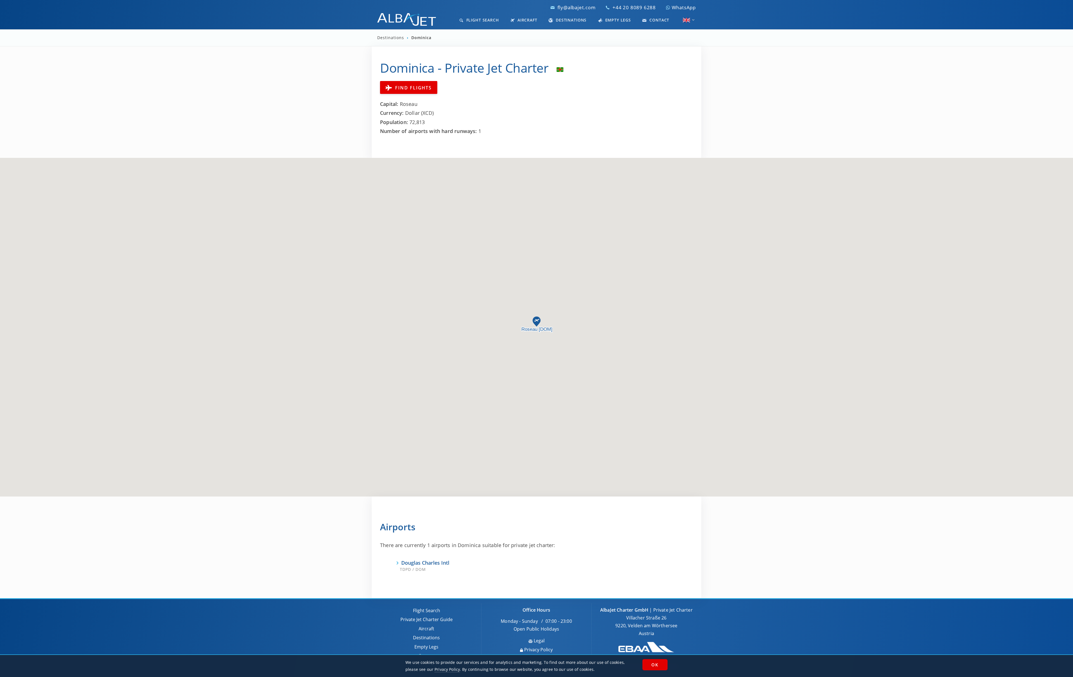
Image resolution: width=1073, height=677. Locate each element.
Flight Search (482, 20)
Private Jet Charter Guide (426, 619)
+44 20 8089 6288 (634, 7)
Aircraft (526, 20)
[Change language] (686, 20)
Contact (658, 20)
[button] (536, 321)
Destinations (570, 20)
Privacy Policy (538, 650)
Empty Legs (617, 20)
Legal (539, 641)
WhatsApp (683, 7)
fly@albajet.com (576, 7)
